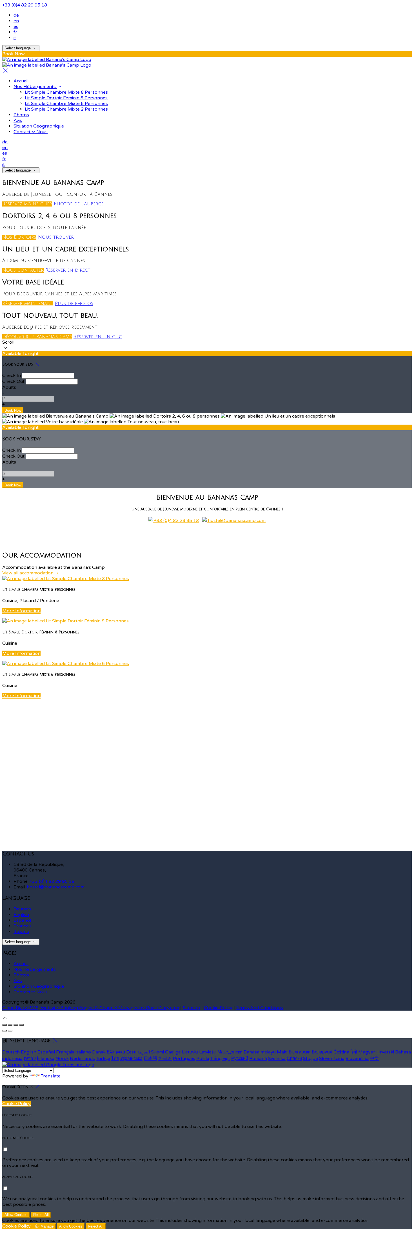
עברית (30, 1058)
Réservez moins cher (27, 204)
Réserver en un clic (98, 336)
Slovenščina (331, 1058)
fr (15, 32)
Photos (21, 115)
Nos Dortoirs (19, 237)
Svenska (277, 1058)
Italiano (21, 931)
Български (300, 1052)
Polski (202, 1058)
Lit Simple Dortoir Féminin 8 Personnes (66, 98)
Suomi (157, 1052)
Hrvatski (385, 1052)
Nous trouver (56, 237)
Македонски (229, 1052)
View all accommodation (28, 573)
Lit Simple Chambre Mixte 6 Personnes (66, 103)
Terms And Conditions (259, 1008)
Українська (131, 1058)
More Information (21, 611)
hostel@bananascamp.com (236, 520)
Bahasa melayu (260, 1052)
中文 (374, 1058)
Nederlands (82, 1058)
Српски (294, 1058)
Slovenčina (357, 1058)
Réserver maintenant (27, 303)
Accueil (21, 81)
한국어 (165, 1058)
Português (184, 1058)
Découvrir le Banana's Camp (37, 336)
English (21, 914)
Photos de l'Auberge (79, 204)
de (16, 15)
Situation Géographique (39, 126)
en (16, 21)
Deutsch (22, 909)
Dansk (99, 1052)
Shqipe (310, 1058)
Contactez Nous (31, 132)
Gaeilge (173, 1052)
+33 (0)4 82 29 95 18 (24, 5)
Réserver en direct (67, 270)
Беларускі (322, 1052)
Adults (9, 387)
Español (22, 920)
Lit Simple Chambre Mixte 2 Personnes (66, 109)
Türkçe (103, 1058)
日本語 (150, 1058)
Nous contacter (23, 270)
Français (23, 926)
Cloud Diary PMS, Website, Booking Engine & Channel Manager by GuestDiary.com (90, 1008)
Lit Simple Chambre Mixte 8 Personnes (66, 92)
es (16, 26)
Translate (51, 1076)
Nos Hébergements (35, 86)
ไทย (115, 1058)
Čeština (341, 1052)
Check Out (13, 381)
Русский (239, 1058)
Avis (18, 120)
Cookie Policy (218, 1008)
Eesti (131, 1052)
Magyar (366, 1052)
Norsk (62, 1058)
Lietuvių (190, 1052)
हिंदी (353, 1052)
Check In (11, 375)
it (15, 38)
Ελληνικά (116, 1052)
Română (258, 1058)
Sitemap (191, 1008)
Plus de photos (74, 303)
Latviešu (207, 1052)
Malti (282, 1052)
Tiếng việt (220, 1058)
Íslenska (45, 1058)
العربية (143, 1052)
